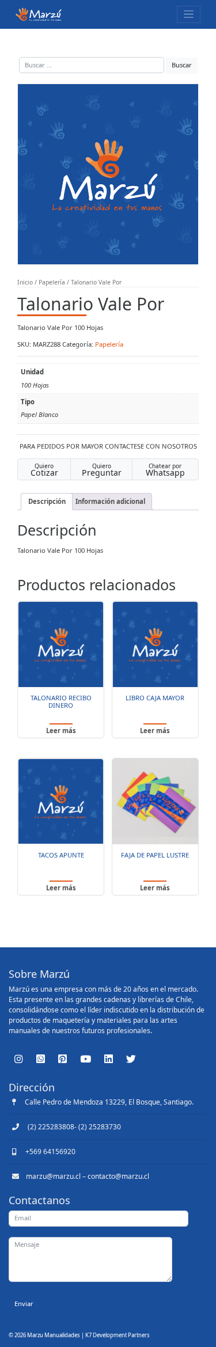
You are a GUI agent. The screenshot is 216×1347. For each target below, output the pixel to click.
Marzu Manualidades (53, 1335)
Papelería (52, 282)
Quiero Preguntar (102, 470)
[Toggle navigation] (188, 14)
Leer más (61, 730)
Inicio (25, 282)
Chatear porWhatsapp (165, 470)
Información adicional (110, 501)
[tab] (47, 501)
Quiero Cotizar (44, 470)
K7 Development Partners (117, 1335)
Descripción (47, 501)
